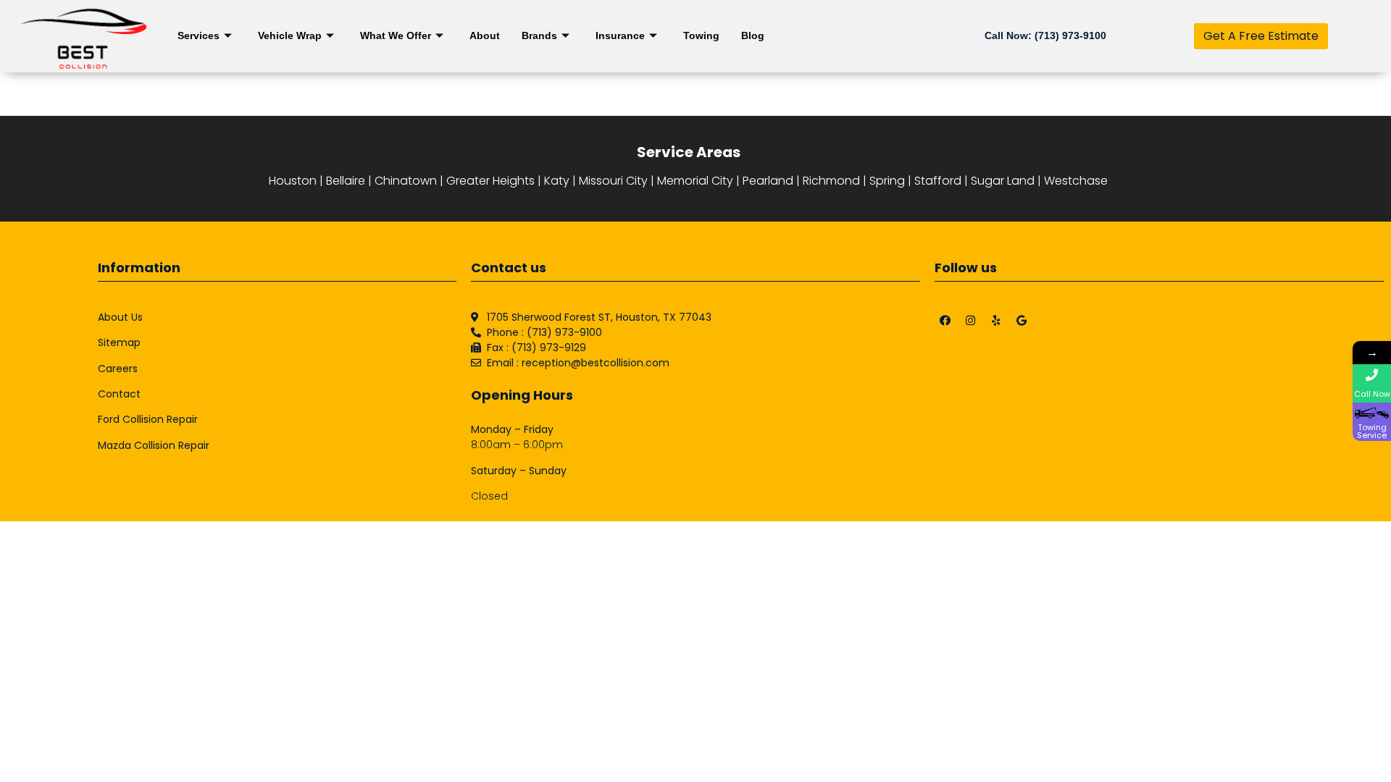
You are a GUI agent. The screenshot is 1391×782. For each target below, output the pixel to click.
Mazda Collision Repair (153, 445)
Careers (118, 368)
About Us (120, 317)
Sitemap (119, 342)
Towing (701, 35)
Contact (119, 394)
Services (198, 35)
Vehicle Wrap (290, 35)
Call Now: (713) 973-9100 (1045, 35)
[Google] (1021, 321)
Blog (752, 35)
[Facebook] (945, 321)
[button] (1261, 36)
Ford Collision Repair (148, 419)
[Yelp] (996, 321)
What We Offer (395, 35)
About (484, 35)
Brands (539, 35)
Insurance (620, 35)
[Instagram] (971, 321)
